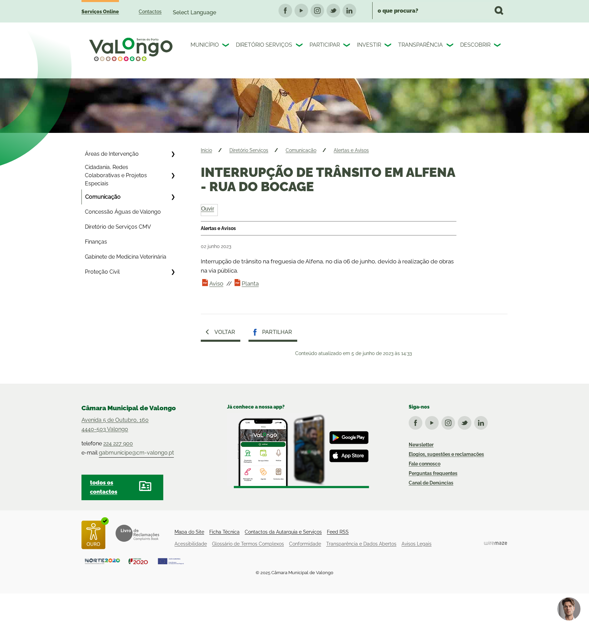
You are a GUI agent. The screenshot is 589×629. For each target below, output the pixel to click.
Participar (324, 45)
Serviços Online (100, 11)
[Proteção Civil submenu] (172, 271)
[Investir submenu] (388, 46)
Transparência (420, 45)
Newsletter (421, 444)
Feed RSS (338, 532)
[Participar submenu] (347, 46)
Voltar (224, 332)
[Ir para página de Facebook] (417, 421)
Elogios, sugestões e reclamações (446, 454)
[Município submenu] (226, 46)
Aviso (216, 283)
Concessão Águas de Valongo (123, 212)
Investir (369, 45)
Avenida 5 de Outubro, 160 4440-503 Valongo (115, 424)
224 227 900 (118, 443)
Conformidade (305, 544)
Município (205, 45)
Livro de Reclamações (137, 533)
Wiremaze (496, 542)
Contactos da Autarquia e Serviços (283, 532)
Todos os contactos (103, 487)
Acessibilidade (191, 544)
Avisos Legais (417, 544)
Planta (250, 283)
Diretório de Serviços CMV (118, 227)
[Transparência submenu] (450, 46)
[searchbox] (440, 10)
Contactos (150, 11)
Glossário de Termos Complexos (248, 544)
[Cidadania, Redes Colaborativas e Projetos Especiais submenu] (172, 175)
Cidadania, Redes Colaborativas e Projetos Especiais (116, 175)
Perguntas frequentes (433, 473)
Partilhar (277, 332)
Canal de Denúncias (431, 483)
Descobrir (475, 45)
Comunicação (103, 197)
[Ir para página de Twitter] (466, 421)
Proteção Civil (102, 272)
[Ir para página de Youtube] (433, 421)
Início (206, 150)
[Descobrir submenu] (497, 46)
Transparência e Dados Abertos (361, 544)
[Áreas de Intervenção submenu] (172, 154)
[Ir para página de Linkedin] (482, 421)
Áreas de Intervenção (112, 154)
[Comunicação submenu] (172, 196)
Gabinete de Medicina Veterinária (125, 257)
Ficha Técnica (224, 532)
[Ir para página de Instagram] (449, 421)
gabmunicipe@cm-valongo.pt (136, 452)
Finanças (96, 242)
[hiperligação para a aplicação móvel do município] (298, 450)
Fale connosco (424, 463)
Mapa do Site (189, 532)
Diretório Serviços (264, 45)
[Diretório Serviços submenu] (299, 46)
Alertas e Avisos (351, 150)
